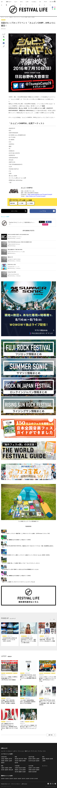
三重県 (43, 760)
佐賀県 (30, 767)
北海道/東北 (4, 756)
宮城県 (2, 760)
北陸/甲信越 (31, 756)
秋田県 (6, 760)
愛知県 (47, 758)
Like (49, 222)
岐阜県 (51, 758)
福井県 (37, 760)
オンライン (45, 765)
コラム (40, 3)
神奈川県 (21, 758)
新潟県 (30, 758)
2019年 (32, 778)
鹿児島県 (34, 771)
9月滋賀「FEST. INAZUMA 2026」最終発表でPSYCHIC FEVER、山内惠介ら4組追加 (8, 701)
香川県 (16, 771)
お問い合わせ (24, 783)
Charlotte (54, 786)
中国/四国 (17, 765)
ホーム (2, 3)
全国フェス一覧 (9, 3)
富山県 (33, 760)
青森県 (6, 758)
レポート (27, 3)
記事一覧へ (51, 734)
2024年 (11, 778)
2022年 (19, 778)
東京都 (16, 758)
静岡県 (43, 758)
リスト (4, 636)
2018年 (36, 778)
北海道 (2, 758)
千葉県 (25, 758)
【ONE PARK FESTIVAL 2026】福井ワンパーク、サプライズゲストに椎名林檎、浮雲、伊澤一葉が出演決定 (47, 702)
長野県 (33, 758)
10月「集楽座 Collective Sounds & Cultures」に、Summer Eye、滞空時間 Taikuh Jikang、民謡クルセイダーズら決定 (9, 726)
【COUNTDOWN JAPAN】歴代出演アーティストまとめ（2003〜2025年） (9, 639)
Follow (42, 222)
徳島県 (24, 769)
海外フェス (27, 751)
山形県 (10, 760)
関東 (16, 756)
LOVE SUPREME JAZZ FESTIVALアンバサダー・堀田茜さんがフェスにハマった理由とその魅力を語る (28, 640)
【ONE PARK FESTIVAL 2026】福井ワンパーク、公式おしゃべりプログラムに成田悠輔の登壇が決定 (28, 677)
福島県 (2, 762)
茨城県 (20, 760)
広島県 (16, 767)
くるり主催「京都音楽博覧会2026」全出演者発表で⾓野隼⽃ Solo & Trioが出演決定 (28, 701)
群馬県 (24, 760)
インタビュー (34, 3)
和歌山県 (11, 769)
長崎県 (30, 771)
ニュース (15, 3)
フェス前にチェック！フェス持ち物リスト (28, 521)
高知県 (24, 771)
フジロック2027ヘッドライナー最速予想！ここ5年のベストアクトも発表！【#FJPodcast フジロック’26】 (47, 679)
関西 (2, 765)
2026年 (3, 778)
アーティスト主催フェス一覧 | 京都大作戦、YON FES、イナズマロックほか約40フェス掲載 (47, 639)
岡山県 (20, 767)
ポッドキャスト (9, 673)
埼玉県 (16, 760)
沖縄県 (30, 769)
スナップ (21, 3)
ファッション (21, 751)
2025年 (7, 778)
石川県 (30, 760)
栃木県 (16, 762)
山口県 (20, 769)
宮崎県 (37, 767)
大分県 (33, 767)
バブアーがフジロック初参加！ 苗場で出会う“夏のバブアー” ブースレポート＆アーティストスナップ (28, 726)
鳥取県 (16, 769)
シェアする (43, 211)
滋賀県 (6, 769)
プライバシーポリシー (15, 783)
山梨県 (37, 758)
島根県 (24, 767)
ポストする (14, 211)
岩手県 (10, 758)
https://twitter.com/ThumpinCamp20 (35, 196)
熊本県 (33, 769)
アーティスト (34, 751)
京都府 (6, 767)
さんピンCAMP (5, 216)
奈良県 (2, 769)
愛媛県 (20, 771)
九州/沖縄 (30, 765)
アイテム (45, 3)
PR (22, 721)
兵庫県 (10, 767)
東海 (43, 756)
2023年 (15, 778)
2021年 (23, 778)
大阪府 (2, 767)
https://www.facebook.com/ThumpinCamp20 (40, 194)
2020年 (28, 778)
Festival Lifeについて (5, 783)
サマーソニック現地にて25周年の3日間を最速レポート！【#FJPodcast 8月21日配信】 (9, 678)
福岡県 (37, 769)
